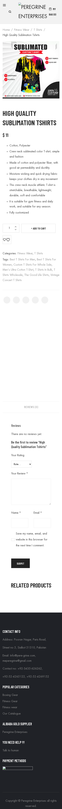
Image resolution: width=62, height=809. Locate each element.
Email (38, 512)
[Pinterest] (25, 300)
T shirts (38, 29)
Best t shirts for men (22, 259)
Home (6, 29)
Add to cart (39, 228)
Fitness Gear (10, 701)
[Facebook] (6, 300)
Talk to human (11, 750)
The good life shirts (36, 275)
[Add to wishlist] (7, 239)
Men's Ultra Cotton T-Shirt (18, 269)
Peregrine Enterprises (15, 732)
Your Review (19, 473)
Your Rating (17, 455)
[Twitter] (16, 300)
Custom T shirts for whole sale (32, 264)
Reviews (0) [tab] (31, 407)
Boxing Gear (10, 695)
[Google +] (35, 300)
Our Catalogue (12, 713)
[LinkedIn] (44, 300)
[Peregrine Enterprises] (32, 11)
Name (16, 512)
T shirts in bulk (43, 269)
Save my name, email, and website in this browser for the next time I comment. (31, 539)
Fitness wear (21, 29)
